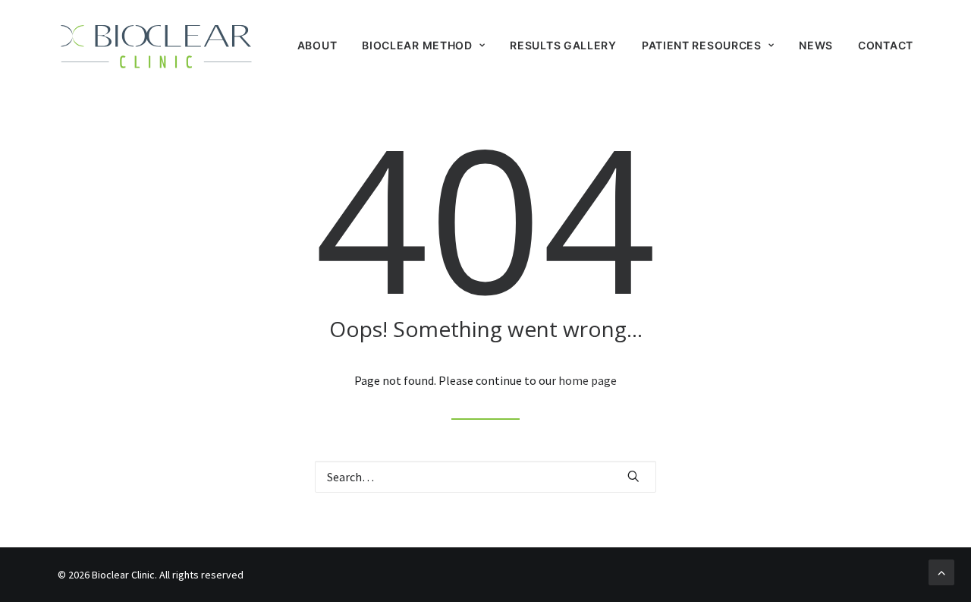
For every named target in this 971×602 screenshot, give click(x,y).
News (816, 45)
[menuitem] (322, 45)
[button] (633, 476)
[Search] (485, 477)
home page (587, 380)
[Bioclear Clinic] (156, 45)
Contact (885, 45)
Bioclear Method (417, 45)
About (317, 45)
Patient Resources (702, 45)
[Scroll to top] (941, 570)
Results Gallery (563, 45)
